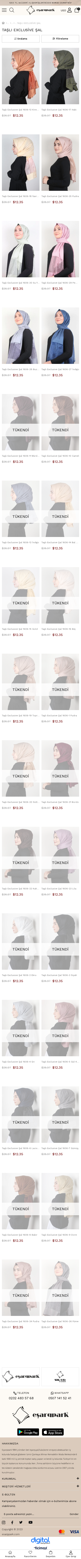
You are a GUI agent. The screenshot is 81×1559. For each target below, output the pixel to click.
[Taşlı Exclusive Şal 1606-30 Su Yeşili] (21, 249)
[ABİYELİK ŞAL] (14, 23)
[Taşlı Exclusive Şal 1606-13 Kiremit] (21, 76)
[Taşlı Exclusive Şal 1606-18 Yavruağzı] (21, 162)
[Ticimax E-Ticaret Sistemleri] (40, 1549)
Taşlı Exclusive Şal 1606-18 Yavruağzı (21, 196)
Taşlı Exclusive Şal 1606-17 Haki (58, 109)
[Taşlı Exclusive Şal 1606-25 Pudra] (60, 162)
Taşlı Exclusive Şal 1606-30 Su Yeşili (21, 282)
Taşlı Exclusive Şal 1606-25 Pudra (60, 196)
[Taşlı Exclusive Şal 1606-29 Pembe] (60, 249)
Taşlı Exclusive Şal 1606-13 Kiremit (21, 109)
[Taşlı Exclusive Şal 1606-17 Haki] (60, 76)
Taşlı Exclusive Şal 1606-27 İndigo (60, 369)
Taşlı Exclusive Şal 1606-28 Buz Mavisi (21, 369)
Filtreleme (62, 38)
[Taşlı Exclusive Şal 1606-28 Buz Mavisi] (21, 335)
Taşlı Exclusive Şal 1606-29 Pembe (60, 282)
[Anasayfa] (6, 23)
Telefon (21, 1393)
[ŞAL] (10, 23)
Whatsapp (60, 1393)
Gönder (73, 1514)
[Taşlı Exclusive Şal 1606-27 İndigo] (60, 335)
